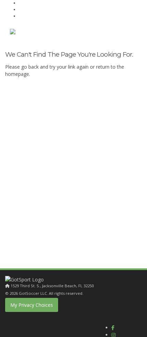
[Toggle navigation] (128, 33)
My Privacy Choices (31, 305)
